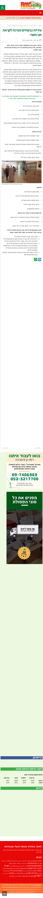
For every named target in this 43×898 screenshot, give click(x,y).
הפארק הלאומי (12, 868)
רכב (3, 878)
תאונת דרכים (22, 881)
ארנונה (23, 865)
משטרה (39, 875)
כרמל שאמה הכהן (22, 873)
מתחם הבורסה (17, 875)
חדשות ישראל (19, 896)
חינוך (13, 870)
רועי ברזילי (6, 878)
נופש (7, 875)
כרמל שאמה (32, 872)
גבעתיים (31, 867)
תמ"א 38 (11, 881)
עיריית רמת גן (31, 877)
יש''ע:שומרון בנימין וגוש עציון (25, 894)
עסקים (24, 878)
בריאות (36, 868)
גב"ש (34, 894)
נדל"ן (9, 896)
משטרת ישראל (32, 875)
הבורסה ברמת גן (23, 868)
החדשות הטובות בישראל (14, 891)
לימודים (15, 873)
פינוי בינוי (19, 878)
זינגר (26, 870)
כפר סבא (13, 896)
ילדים (11, 870)
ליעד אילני (9, 873)
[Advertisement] (22, 357)
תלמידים (16, 880)
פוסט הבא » (5, 452)
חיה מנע (22, 870)
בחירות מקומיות (10, 865)
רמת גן (38, 880)
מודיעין (36, 891)
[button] (2, 7)
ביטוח (5, 865)
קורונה (11, 877)
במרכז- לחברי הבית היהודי (12, 894)
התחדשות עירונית (34, 870)
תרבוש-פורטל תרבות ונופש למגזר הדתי (25, 889)
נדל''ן (11, 875)
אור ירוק (27, 865)
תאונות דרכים (30, 880)
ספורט (4, 875)
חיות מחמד (18, 870)
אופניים (31, 865)
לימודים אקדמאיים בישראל (29, 896)
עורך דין (39, 878)
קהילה (15, 878)
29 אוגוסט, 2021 (27, 45)
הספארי (18, 868)
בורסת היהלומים (18, 865)
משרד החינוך (25, 875)
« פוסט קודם (38, 452)
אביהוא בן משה (37, 865)
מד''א (4, 873)
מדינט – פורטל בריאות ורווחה (27, 891)
